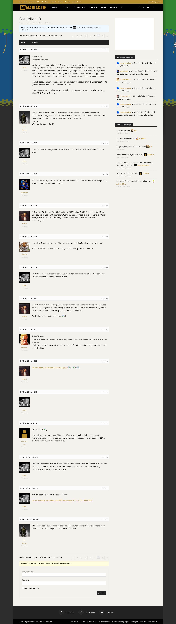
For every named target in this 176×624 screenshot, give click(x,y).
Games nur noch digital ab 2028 (129, 154)
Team (83, 622)
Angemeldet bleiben (31, 588)
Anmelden (101, 593)
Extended (78, 7)
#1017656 (105, 519)
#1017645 (105, 174)
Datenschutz (91, 622)
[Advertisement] (134, 34)
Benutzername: (27, 572)
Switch (60, 2)
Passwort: (25, 580)
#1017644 (105, 143)
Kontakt (143, 622)
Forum (92, 7)
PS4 (25, 2)
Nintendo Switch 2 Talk (143, 63)
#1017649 (105, 298)
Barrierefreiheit (104, 622)
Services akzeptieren (124, 138)
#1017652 (105, 392)
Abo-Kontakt (152, 622)
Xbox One (44, 2)
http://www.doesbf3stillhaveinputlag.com (50, 367)
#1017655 (105, 488)
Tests (65, 7)
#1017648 (105, 267)
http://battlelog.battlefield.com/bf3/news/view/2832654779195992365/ (62, 500)
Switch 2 (53, 2)
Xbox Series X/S (34, 2)
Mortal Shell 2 (122, 130)
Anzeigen (134, 622)
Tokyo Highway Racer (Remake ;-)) (130, 146)
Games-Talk (37, 23)
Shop (103, 7)
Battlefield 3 (30, 18)
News (54, 7)
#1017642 (105, 50)
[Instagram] (144, 7)
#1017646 (105, 205)
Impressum (74, 622)
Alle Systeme (76, 2)
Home (21, 23)
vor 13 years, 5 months (92, 27)
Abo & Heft (115, 7)
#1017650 (105, 329)
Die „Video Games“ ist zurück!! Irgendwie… (133, 181)
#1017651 (105, 361)
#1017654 (105, 457)
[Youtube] (148, 7)
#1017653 (105, 423)
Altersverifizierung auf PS (126, 173)
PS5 (20, 2)
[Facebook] (139, 7)
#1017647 (105, 237)
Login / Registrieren (154, 2)
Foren (28, 23)
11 (103, 36)
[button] (154, 7)
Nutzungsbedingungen (120, 622)
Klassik (67, 2)
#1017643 (105, 106)
